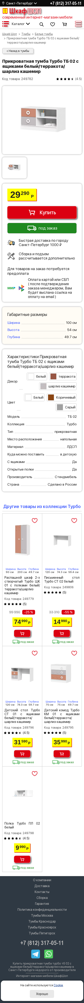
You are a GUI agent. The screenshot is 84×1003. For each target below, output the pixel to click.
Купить (48, 212)
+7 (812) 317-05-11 (66, 3)
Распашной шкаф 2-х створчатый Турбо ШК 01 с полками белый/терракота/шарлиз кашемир (22, 585)
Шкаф (25, 11)
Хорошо (42, 994)
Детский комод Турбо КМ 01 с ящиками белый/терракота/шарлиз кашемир (62, 716)
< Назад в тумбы (18, 51)
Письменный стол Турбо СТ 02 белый (62, 579)
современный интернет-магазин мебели (37, 17)
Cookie (58, 985)
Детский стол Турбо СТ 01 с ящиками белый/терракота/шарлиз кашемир (22, 716)
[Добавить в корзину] (22, 633)
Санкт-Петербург (19, 3)
